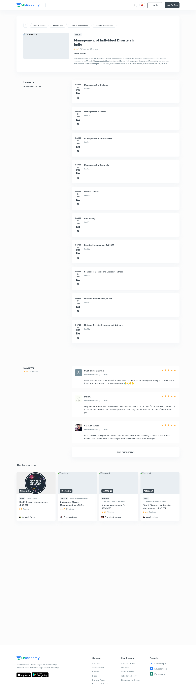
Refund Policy (127, 671)
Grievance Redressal (130, 680)
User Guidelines (128, 663)
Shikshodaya (98, 667)
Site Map (125, 667)
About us (96, 663)
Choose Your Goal (60, 5)
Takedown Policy (128, 675)
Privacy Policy (98, 680)
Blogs (94, 675)
